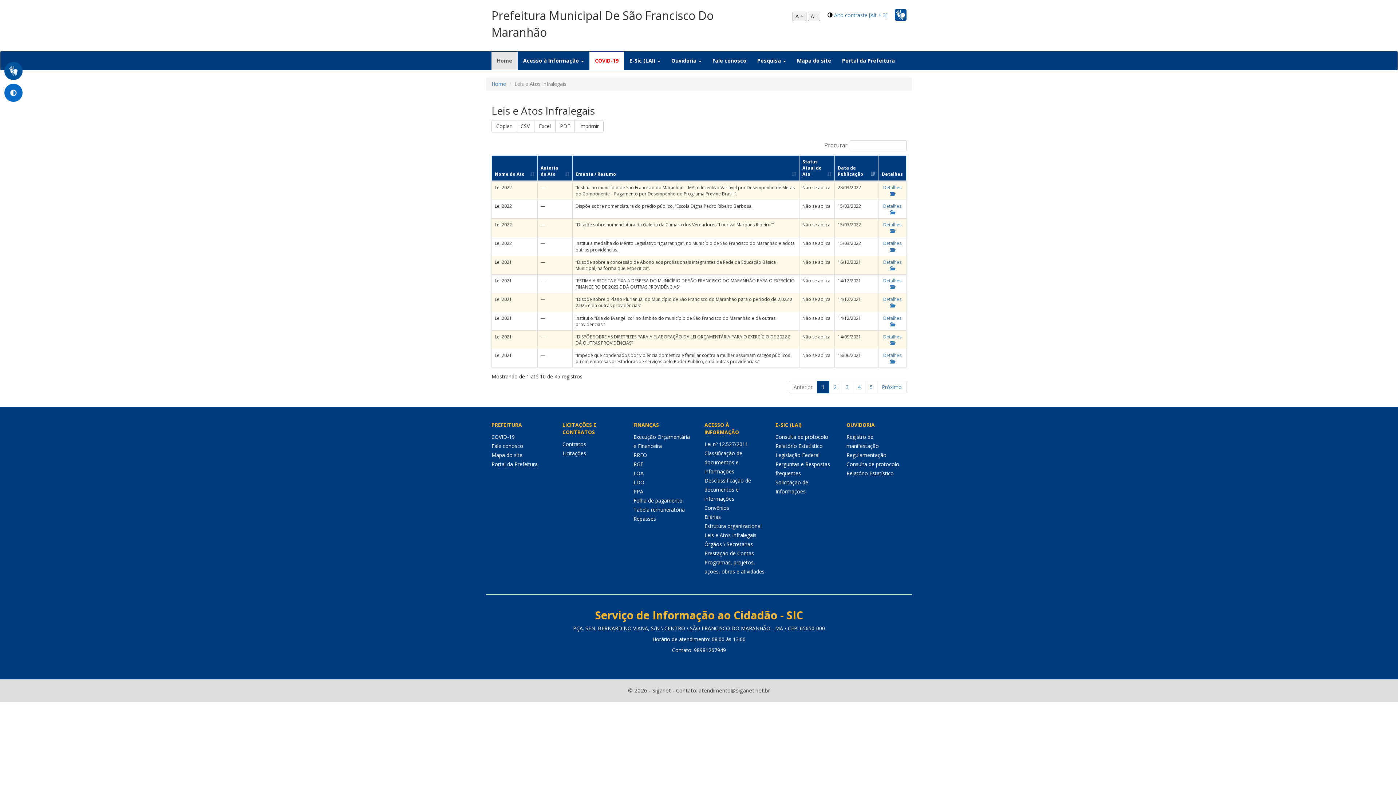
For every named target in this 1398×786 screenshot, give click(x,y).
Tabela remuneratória (659, 509)
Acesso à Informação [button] (551, 60)
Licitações (574, 453)
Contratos (574, 444)
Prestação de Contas (729, 553)
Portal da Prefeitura (868, 60)
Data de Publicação (850, 171)
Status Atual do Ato (812, 168)
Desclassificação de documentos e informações (727, 489)
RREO (640, 455)
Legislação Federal (797, 455)
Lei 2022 (503, 187)
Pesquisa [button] (769, 60)
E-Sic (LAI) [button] (643, 60)
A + (799, 16)
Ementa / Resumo (596, 174)
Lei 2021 (503, 262)
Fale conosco (729, 60)
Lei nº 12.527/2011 (726, 444)
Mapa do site (814, 60)
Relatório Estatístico (799, 445)
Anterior (803, 387)
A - (814, 16)
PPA (638, 491)
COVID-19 (607, 60)
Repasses (644, 518)
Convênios (716, 507)
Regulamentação (866, 455)
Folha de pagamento (658, 500)
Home (507, 60)
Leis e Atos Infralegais (730, 535)
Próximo (892, 387)
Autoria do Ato (549, 171)
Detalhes (892, 187)
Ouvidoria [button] (684, 60)
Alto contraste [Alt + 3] (861, 15)
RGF (638, 464)
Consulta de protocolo (801, 436)
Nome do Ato (510, 174)
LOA (638, 473)
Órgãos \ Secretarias (728, 544)
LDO (638, 482)
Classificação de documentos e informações (723, 462)
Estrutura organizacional (733, 526)
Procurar (836, 145)
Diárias (712, 516)
